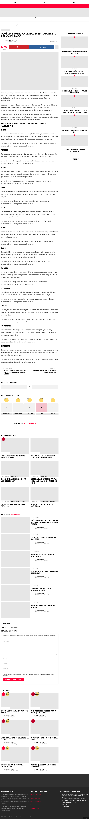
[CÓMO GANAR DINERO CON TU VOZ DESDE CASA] (41, 12)
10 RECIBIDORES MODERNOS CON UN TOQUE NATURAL (44, 712)
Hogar (13, 453)
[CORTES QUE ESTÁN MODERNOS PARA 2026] (44, 755)
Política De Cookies (36, 801)
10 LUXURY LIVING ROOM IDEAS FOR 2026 (75, 18)
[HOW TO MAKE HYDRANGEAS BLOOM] (15, 610)
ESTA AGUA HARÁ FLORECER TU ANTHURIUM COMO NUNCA (25, 18)
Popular (16, 2)
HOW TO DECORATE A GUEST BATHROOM (42, 505)
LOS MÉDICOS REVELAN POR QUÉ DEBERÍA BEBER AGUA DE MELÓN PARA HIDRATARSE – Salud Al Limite (75, 796)
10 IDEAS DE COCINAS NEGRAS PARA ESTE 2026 (8, 18)
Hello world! (65, 807)
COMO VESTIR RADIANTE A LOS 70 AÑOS (14, 712)
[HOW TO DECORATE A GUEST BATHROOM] (44, 494)
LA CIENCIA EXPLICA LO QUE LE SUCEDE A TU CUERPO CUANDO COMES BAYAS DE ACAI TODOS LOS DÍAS (74, 800)
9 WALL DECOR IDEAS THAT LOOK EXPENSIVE (44, 572)
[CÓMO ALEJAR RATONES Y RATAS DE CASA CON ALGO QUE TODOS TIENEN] (58, 12)
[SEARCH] (86, 6)
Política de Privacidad (36, 794)
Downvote (45, 387)
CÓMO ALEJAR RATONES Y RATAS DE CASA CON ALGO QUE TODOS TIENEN (57, 19)
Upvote (14, 387)
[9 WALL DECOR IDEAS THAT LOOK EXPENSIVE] (15, 576)
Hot (44, 2)
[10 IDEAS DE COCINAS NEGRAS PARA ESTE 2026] (8, 12)
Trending (72, 2)
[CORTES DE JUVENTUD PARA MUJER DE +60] (15, 755)
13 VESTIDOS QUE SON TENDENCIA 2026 (44, 739)
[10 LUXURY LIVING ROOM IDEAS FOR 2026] (75, 12)
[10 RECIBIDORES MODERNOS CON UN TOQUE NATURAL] (44, 701)
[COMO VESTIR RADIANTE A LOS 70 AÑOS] (15, 701)
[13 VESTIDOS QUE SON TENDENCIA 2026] (44, 728)
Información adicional (36, 805)
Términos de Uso (35, 798)
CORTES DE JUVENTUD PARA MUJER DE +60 (12, 766)
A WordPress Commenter (69, 805)
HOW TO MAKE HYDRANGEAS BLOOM (43, 606)
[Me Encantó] (7, 694)
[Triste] (7, 748)
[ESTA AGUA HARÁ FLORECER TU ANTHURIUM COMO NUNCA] (25, 12)
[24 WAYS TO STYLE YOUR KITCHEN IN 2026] (15, 593)
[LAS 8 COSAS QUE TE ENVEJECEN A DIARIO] (15, 728)
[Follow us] (83, 6)
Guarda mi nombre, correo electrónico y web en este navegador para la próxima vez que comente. (28, 675)
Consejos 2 (44, 476)
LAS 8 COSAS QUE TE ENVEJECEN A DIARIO (15, 739)
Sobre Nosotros (35, 808)
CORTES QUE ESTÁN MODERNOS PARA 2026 (43, 766)
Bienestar (14, 476)
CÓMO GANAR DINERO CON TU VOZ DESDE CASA (41, 18)
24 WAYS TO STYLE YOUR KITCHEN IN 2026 (41, 589)
